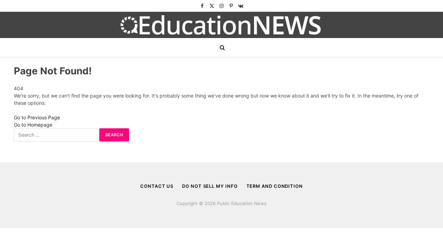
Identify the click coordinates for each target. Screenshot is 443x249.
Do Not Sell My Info (209, 186)
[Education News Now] (221, 25)
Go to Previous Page (37, 117)
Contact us (156, 186)
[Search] (221, 47)
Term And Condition (274, 186)
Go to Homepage (33, 125)
